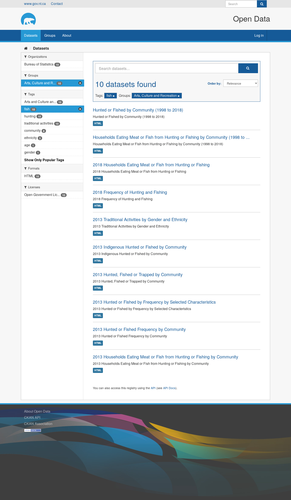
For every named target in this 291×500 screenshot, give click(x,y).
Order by (214, 83)
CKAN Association (38, 423)
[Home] (26, 48)
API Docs (169, 388)
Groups (49, 35)
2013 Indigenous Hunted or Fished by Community (140, 247)
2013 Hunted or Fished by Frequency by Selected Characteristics (154, 302)
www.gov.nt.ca (35, 3)
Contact (57, 3)
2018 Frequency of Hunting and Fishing (130, 192)
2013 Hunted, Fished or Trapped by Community (138, 274)
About (66, 35)
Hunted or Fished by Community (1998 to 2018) (138, 110)
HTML (97, 123)
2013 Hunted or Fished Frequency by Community (139, 329)
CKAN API (32, 417)
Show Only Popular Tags (44, 159)
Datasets (30, 35)
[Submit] (262, 3)
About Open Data (37, 411)
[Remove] (114, 95)
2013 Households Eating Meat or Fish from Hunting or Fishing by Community (165, 357)
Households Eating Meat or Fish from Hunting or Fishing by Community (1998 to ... (171, 137)
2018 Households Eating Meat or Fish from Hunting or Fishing (151, 164)
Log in (259, 35)
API (153, 388)
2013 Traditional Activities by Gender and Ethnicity (140, 219)
